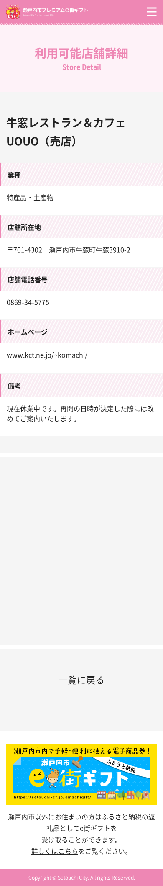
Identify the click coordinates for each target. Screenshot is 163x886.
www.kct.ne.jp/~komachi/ (47, 355)
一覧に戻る (81, 679)
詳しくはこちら (54, 851)
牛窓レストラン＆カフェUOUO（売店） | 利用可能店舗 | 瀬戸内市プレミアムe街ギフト (67, 11)
